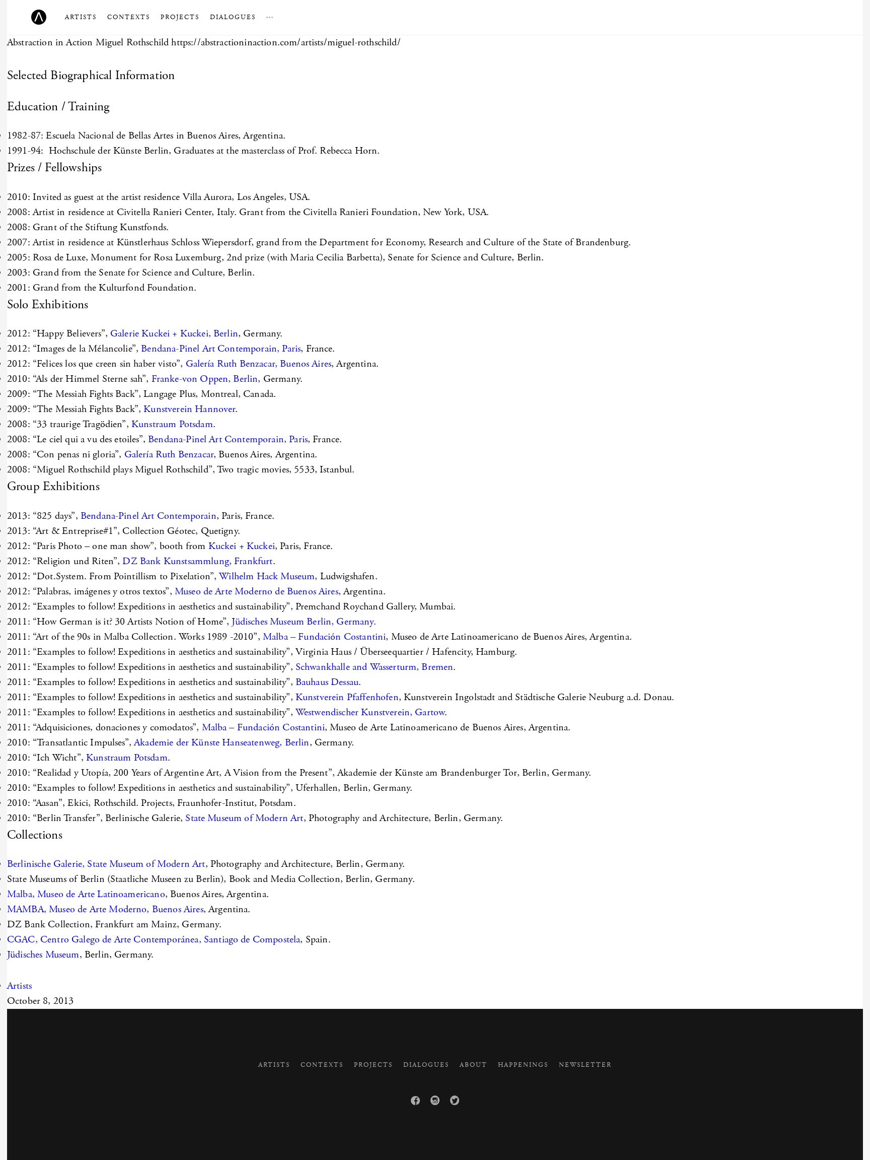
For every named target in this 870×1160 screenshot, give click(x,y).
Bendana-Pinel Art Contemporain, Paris (221, 349)
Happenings (523, 1065)
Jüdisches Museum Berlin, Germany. (304, 622)
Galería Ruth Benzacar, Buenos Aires (259, 364)
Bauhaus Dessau (327, 682)
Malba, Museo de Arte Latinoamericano (86, 894)
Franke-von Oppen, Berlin (205, 379)
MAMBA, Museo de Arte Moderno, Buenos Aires (105, 909)
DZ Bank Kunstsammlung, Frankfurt (197, 561)
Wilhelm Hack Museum (267, 576)
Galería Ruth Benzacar (168, 454)
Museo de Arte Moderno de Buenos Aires (256, 591)
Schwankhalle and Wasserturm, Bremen (375, 667)
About (473, 1065)
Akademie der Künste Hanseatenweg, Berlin (221, 742)
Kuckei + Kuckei (241, 546)
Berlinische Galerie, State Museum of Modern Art (106, 864)
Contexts (128, 17)
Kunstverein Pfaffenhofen (347, 697)
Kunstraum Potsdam (172, 424)
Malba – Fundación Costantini (324, 637)
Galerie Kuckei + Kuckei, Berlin (174, 333)
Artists (81, 17)
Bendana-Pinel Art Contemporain (148, 516)
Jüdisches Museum (43, 954)
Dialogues (233, 17)
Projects (180, 17)
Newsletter (585, 1065)
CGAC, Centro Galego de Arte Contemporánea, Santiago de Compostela (153, 939)
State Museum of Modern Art (244, 818)
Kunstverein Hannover (189, 409)
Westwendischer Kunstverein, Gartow (370, 712)
